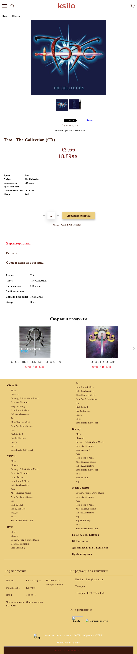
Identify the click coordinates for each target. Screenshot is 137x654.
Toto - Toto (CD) (102, 361)
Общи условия (34, 602)
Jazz (13, 418)
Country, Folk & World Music (25, 398)
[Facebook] (75, 600)
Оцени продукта (70, 125)
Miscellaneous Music (21, 422)
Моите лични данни (68, 642)
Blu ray (76, 429)
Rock (13, 446)
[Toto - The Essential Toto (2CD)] (35, 342)
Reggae (14, 442)
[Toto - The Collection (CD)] (68, 94)
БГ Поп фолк (80, 541)
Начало (5, 16)
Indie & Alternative (20, 414)
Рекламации (13, 587)
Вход (9, 595)
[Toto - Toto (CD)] (102, 342)
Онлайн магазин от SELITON (68, 650)
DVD (10, 527)
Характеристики (19, 243)
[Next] (133, 348)
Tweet (90, 120)
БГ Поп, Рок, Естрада (85, 534)
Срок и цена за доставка (25, 262)
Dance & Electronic (20, 402)
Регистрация (33, 580)
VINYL (11, 456)
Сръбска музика (82, 554)
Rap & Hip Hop (18, 438)
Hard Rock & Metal (20, 410)
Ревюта (11, 253)
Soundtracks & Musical (22, 450)
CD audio (16, 16)
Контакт (30, 587)
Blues (13, 390)
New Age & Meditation (22, 426)
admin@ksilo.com (94, 579)
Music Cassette (80, 487)
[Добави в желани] (130, 206)
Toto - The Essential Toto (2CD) (35, 361)
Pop (12, 430)
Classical (15, 394)
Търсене (30, 595)
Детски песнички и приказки (90, 547)
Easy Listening (18, 406)
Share (72, 120)
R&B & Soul (17, 434)
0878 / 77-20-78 (95, 593)
